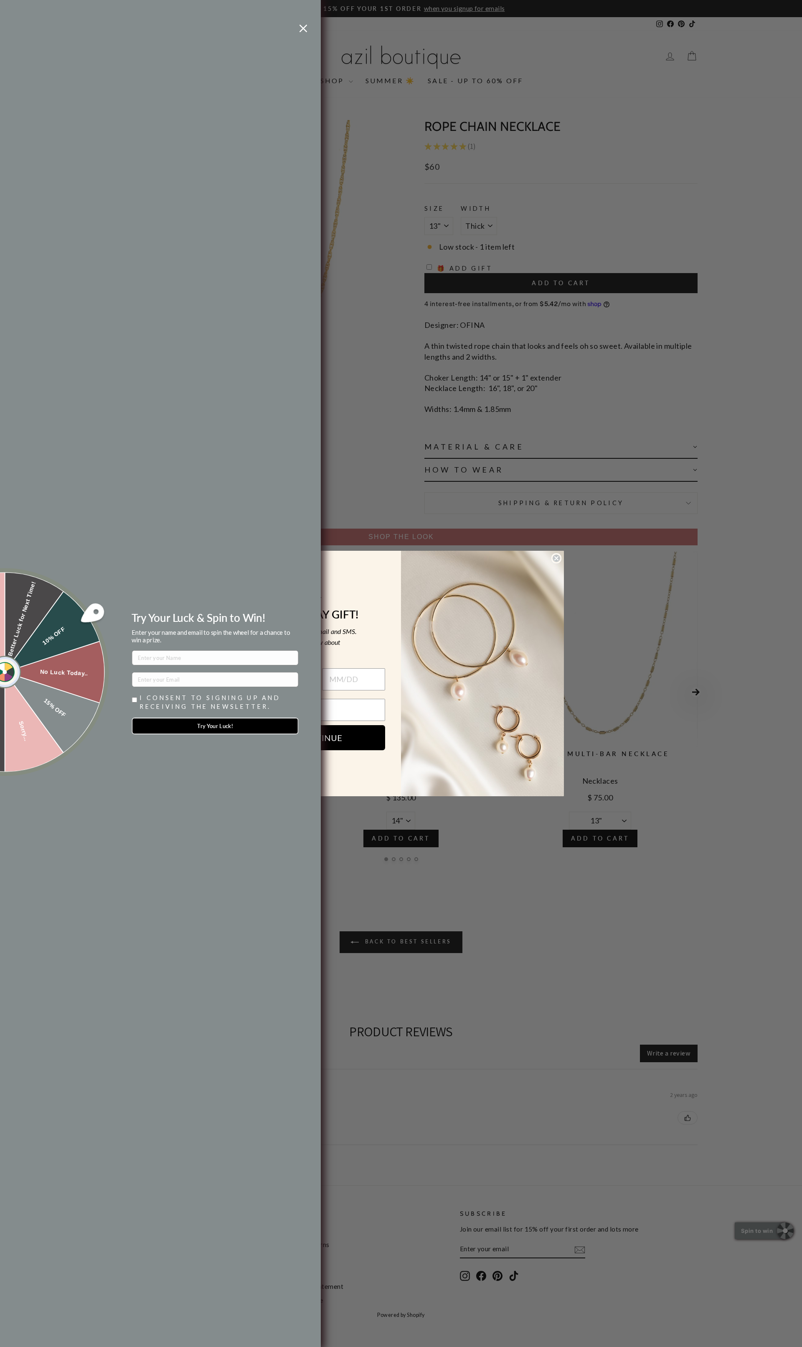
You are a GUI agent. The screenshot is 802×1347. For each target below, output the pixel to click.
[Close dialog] (556, 558)
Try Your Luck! (215, 726)
